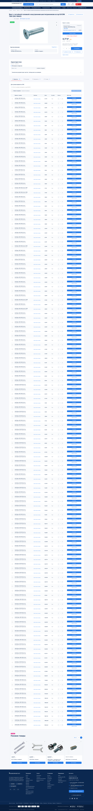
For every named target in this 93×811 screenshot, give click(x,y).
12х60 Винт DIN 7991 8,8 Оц (20, 550)
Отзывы (48, 783)
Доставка (49, 780)
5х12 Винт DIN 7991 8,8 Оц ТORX (21, 187)
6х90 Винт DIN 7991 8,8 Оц (20, 465)
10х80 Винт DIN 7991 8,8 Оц (20, 554)
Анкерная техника (29, 780)
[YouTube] (75, 798)
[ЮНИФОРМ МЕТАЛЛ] (17, 4)
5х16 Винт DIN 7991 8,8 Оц (20, 165)
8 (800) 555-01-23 (73, 778)
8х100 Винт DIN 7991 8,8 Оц (20, 559)
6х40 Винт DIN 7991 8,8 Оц (20, 357)
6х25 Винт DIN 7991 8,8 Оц (20, 268)
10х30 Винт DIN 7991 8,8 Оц (20, 429)
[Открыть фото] (56, 25)
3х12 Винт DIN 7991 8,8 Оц (20, 111)
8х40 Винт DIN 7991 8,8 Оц (20, 389)
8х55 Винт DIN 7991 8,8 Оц (20, 433)
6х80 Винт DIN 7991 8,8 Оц (20, 424)
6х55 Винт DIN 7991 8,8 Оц (20, 375)
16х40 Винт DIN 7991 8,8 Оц (20, 572)
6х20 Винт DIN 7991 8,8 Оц (20, 241)
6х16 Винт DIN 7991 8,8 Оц (20, 205)
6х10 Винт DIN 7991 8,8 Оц (20, 210)
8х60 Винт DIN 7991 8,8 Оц (20, 491)
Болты (27, 775)
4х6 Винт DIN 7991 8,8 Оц (20, 120)
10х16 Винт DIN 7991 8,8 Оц (20, 415)
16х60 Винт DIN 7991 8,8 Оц (20, 594)
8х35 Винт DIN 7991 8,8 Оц (20, 380)
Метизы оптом (27, 7)
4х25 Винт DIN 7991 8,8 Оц (20, 214)
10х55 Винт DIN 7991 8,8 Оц (20, 518)
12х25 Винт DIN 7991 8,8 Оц (20, 456)
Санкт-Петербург (19, 803)
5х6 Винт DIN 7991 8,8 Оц (20, 178)
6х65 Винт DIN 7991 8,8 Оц (20, 420)
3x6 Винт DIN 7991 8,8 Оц (20, 169)
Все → (75, 737)
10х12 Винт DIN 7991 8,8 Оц (20, 536)
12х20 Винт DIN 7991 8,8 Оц (20, 442)
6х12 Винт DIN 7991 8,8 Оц (20, 196)
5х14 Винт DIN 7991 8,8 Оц (20, 219)
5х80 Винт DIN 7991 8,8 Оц (20, 451)
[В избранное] (56, 22)
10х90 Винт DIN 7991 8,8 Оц (20, 612)
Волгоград (50, 803)
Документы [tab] (37, 79)
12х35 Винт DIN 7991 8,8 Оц (20, 509)
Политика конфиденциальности (74, 809)
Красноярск (37, 803)
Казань (41, 803)
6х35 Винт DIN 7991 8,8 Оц (20, 286)
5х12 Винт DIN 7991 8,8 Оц (20, 160)
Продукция (28, 773)
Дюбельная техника (29, 791)
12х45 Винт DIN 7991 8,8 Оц (20, 505)
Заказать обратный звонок (77, 791)
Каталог (48, 775)
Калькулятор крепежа (56, 7)
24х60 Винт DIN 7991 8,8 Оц (20, 711)
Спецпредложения (46, 7)
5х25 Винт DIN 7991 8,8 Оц (20, 223)
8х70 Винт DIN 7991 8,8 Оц (20, 478)
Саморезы (28, 778)
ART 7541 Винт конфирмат (16, 759)
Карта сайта (60, 782)
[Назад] (79, 738)
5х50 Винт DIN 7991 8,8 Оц (20, 344)
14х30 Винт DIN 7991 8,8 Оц (20, 603)
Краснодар (32, 803)
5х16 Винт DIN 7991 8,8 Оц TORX (21, 245)
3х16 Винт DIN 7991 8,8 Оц (20, 102)
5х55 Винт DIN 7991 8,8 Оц (20, 371)
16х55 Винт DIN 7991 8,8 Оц (20, 608)
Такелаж (27, 784)
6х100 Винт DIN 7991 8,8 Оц (20, 496)
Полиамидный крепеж (36, 7)
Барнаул (54, 803)
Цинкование (39, 775)
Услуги (38, 773)
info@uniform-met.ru (74, 788)
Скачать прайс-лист (77, 795)
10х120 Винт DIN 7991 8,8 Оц (20, 639)
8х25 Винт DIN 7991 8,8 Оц (20, 326)
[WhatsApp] (79, 1)
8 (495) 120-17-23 (82, 7)
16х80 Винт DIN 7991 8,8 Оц (20, 675)
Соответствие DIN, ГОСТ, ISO (62, 809)
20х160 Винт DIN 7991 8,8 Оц (20, 720)
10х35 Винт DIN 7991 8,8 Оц (20, 447)
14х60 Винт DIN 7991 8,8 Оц (20, 635)
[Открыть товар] (19, 747)
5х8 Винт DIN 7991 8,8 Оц (20, 174)
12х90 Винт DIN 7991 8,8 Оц (20, 626)
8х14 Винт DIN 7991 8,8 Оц (20, 339)
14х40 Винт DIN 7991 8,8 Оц (20, 621)
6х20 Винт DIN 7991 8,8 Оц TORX (21, 299)
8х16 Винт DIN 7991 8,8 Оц (20, 281)
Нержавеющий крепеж (30, 786)
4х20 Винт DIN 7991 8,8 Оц (20, 156)
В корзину (77, 48)
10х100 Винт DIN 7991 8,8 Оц (20, 617)
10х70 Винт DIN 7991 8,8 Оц (20, 527)
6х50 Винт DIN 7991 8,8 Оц (20, 353)
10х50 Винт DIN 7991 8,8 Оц (20, 487)
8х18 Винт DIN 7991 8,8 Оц (20, 393)
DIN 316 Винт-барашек (34, 759)
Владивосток (59, 803)
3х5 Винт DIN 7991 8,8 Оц (20, 259)
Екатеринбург (26, 803)
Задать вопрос (65, 54)
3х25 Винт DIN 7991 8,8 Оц (20, 272)
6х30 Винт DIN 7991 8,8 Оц (20, 263)
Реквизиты (49, 786)
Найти (63, 4)
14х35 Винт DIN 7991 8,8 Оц (20, 666)
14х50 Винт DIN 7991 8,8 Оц (20, 648)
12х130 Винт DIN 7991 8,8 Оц (20, 697)
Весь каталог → (29, 793)
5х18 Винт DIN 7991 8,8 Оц (20, 250)
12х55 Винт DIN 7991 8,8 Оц (20, 532)
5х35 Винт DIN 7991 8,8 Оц (20, 254)
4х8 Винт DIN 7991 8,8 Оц (20, 116)
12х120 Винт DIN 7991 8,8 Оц (20, 684)
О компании (50, 773)
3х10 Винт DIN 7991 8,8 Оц (20, 98)
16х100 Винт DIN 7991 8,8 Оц (20, 679)
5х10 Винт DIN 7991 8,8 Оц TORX (21, 192)
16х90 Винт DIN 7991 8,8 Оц (20, 670)
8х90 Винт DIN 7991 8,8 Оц (20, 545)
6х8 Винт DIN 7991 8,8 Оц (20, 201)
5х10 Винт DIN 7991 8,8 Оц (20, 134)
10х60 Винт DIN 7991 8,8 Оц (20, 541)
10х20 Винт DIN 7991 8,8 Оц (20, 384)
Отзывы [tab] (47, 79)
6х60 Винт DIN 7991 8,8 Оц (20, 335)
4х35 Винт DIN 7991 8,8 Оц (20, 330)
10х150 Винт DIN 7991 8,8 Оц (20, 702)
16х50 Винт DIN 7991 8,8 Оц (20, 585)
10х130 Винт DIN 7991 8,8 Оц (20, 657)
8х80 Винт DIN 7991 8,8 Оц (20, 514)
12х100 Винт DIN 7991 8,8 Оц (20, 599)
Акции (64, 7)
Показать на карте (79, 786)
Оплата (48, 781)
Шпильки (27, 783)
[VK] (77, 798)
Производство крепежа (41, 778)
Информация (61, 773)
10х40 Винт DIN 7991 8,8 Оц (20, 460)
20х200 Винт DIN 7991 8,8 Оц (20, 724)
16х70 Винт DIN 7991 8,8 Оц (20, 630)
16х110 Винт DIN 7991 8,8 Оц (20, 688)
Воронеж (45, 803)
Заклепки (27, 781)
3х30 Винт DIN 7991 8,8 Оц (20, 295)
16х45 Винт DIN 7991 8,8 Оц (20, 590)
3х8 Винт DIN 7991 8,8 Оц (20, 107)
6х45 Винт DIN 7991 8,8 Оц (20, 317)
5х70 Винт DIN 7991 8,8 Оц (20, 474)
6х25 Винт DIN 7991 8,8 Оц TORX (21, 308)
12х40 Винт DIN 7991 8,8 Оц (20, 500)
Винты (27, 789)
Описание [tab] (27, 79)
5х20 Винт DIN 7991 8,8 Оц (20, 183)
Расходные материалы (17, 7)
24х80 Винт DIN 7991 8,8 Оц (20, 715)
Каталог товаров (29, 4)
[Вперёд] (81, 738)
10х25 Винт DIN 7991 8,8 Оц (20, 411)
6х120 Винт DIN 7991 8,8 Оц (20, 661)
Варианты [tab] (17, 79)
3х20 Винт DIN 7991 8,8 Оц (20, 129)
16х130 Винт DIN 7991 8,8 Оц (20, 706)
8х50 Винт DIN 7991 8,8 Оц (20, 438)
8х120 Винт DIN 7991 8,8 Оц (20, 644)
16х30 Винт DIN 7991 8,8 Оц (20, 581)
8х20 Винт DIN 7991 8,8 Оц (20, 290)
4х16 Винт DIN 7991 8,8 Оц (20, 147)
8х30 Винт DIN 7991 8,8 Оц (20, 362)
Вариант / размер (66, 22)
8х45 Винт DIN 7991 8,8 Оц (20, 402)
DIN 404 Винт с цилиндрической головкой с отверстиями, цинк (54, 760)
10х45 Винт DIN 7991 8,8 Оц (20, 469)
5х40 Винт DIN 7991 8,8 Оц (20, 277)
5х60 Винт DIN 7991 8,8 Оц (20, 366)
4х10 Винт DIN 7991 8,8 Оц (20, 125)
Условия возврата (50, 784)
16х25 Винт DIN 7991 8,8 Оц (20, 563)
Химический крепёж (29, 792)
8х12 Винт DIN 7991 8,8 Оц (20, 304)
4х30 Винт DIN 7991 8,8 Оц (20, 232)
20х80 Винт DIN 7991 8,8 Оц (20, 693)
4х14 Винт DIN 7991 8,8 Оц (20, 138)
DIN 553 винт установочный (71, 759)
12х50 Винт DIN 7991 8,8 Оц (20, 523)
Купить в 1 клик (68, 51)
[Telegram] (80, 1)
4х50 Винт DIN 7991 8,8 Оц (20, 406)
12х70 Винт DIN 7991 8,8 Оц (20, 576)
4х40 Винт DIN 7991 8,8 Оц (20, 348)
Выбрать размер (72, 33)
